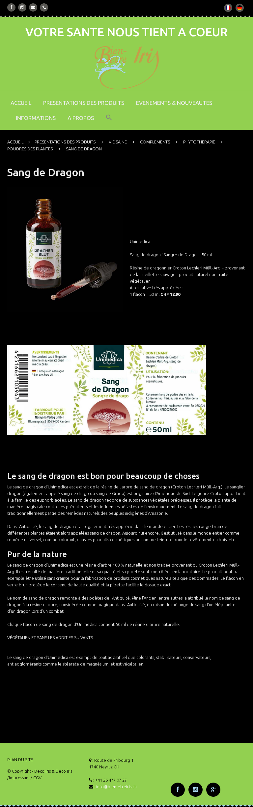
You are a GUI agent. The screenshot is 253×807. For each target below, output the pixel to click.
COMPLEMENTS (155, 142)
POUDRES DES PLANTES (30, 148)
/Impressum (18, 777)
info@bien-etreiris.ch (116, 786)
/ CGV (36, 777)
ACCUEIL (21, 103)
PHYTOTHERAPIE (199, 142)
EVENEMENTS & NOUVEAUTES (174, 103)
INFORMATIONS (36, 118)
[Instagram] (22, 7)
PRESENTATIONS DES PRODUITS (83, 103)
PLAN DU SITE (20, 759)
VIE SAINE (118, 142)
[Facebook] (12, 7)
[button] (109, 122)
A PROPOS (81, 118)
